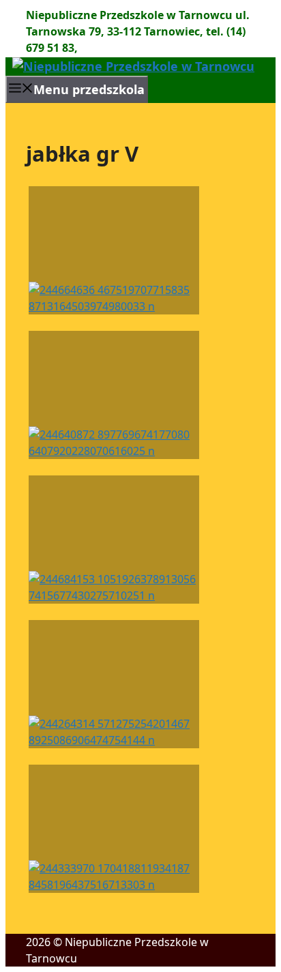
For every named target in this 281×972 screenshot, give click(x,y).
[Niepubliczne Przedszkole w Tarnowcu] (133, 66)
